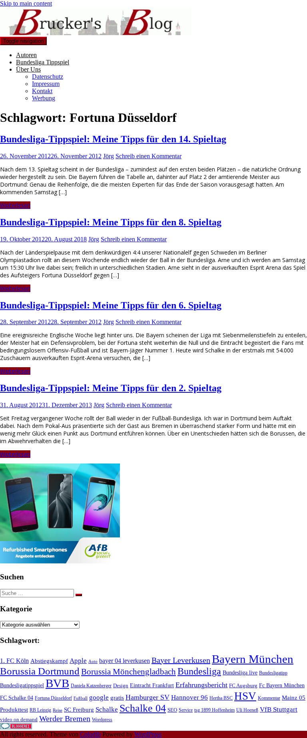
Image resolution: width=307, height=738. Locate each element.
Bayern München (252, 658)
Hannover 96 (189, 697)
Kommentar (269, 698)
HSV (245, 696)
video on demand (19, 719)
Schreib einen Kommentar (148, 156)
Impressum (46, 83)
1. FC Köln (14, 660)
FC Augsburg (243, 685)
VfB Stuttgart (278, 709)
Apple (78, 660)
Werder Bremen (64, 718)
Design (120, 685)
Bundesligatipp (273, 673)
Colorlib (90, 734)
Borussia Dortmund (40, 671)
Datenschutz (47, 76)
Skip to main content (26, 3)
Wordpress (102, 719)
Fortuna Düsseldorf (53, 698)
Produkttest (14, 709)
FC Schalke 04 (16, 697)
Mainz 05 (293, 697)
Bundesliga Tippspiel (42, 62)
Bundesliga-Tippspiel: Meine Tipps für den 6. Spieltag (110, 305)
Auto (93, 661)
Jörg (108, 156)
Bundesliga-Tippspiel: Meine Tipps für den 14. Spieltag (113, 139)
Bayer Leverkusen (181, 660)
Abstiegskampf (49, 661)
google (99, 697)
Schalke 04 (143, 708)
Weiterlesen (15, 205)
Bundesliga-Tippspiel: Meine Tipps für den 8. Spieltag (110, 222)
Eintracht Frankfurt (152, 685)
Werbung (43, 98)
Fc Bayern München (282, 685)
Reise (57, 710)
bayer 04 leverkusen (124, 660)
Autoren (26, 55)
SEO (172, 710)
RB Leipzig (40, 710)
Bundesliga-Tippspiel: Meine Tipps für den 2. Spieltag (110, 388)
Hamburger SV (147, 697)
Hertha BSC (221, 698)
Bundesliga (199, 671)
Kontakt (42, 91)
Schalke (107, 709)
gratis (117, 697)
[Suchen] (79, 595)
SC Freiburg (79, 709)
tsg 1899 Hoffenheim (214, 710)
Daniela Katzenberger (91, 685)
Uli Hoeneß (247, 710)
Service (186, 710)
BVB (57, 683)
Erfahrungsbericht (201, 685)
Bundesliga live (240, 672)
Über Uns (28, 69)
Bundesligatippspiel (22, 685)
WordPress (147, 734)
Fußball (81, 698)
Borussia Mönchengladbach (128, 671)
